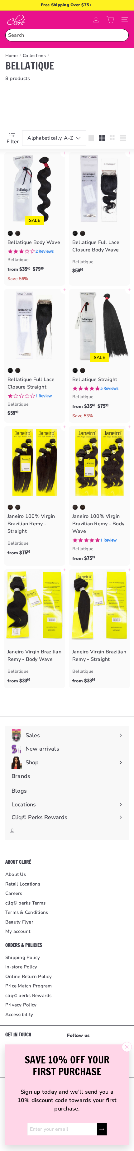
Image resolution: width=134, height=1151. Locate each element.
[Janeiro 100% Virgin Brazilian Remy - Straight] (34, 493)
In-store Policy (21, 967)
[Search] (122, 35)
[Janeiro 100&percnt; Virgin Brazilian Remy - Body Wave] (99, 496)
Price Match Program (28, 986)
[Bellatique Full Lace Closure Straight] (34, 354)
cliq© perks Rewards (28, 995)
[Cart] (110, 20)
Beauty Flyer (19, 922)
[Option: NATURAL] (18, 507)
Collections (34, 56)
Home (11, 56)
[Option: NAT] (10, 507)
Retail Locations (22, 884)
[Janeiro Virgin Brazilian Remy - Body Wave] (34, 628)
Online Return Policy (28, 976)
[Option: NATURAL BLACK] (10, 233)
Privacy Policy (20, 1005)
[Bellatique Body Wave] (34, 219)
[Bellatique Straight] (99, 356)
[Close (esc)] (127, 1047)
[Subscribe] (102, 1129)
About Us (15, 874)
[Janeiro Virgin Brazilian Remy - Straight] (99, 628)
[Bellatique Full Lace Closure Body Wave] (99, 214)
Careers (13, 893)
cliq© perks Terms (25, 903)
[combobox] (67, 35)
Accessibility (19, 1014)
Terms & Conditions (26, 912)
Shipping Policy (22, 957)
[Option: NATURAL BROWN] (18, 233)
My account (17, 931)
